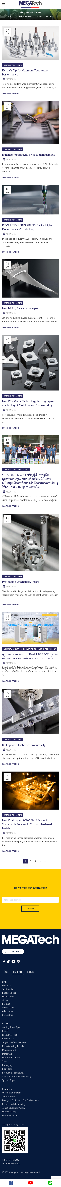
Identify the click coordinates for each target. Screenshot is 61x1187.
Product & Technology (45, 649)
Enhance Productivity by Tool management (28, 154)
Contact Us (7, 1014)
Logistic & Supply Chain (13, 1107)
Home (10, 16)
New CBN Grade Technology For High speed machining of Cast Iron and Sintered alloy (28, 403)
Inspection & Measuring (13, 1104)
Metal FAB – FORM (11, 1057)
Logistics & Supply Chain (14, 1042)
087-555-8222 (13, 1163)
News (4, 1061)
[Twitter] (8, 961)
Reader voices (9, 992)
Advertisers (7, 1011)
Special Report (9, 1080)
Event (26, 469)
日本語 (30, 971)
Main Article (8, 996)
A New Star (9, 649)
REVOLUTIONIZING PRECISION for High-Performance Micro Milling (27, 227)
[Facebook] (4, 961)
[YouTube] (13, 961)
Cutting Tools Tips (13, 65)
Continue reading (11, 93)
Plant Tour (7, 1068)
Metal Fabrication (10, 1115)
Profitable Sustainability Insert (20, 581)
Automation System (11, 1092)
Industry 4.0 (8, 1038)
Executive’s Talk (10, 1034)
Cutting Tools (8, 1096)
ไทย (6, 971)
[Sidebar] (3, 359)
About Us (6, 985)
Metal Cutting (9, 1111)
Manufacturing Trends (13, 1046)
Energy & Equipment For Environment (20, 1100)
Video (5, 1000)
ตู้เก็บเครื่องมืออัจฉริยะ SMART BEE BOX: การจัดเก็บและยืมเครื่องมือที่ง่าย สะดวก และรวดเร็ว (30, 656)
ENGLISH (17, 971)
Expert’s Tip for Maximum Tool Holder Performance (25, 72)
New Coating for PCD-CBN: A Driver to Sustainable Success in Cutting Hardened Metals (27, 824)
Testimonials (8, 988)
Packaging (7, 1064)
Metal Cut (7, 1053)
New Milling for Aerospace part (20, 308)
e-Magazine (8, 1007)
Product (6, 1003)
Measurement (9, 1049)
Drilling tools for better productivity (23, 745)
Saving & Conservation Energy (16, 1076)
